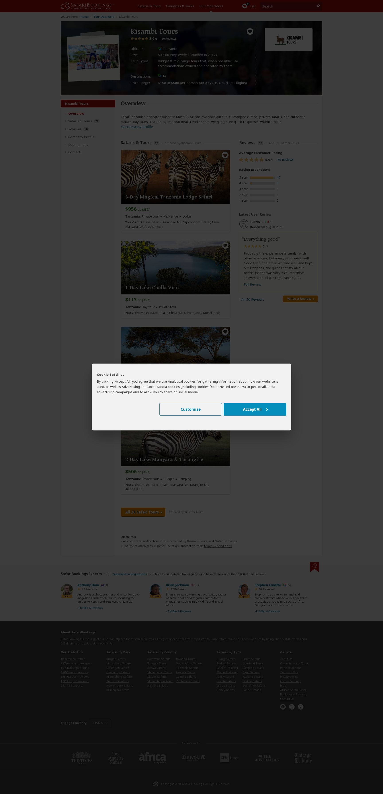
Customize (191, 409)
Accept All (252, 409)
